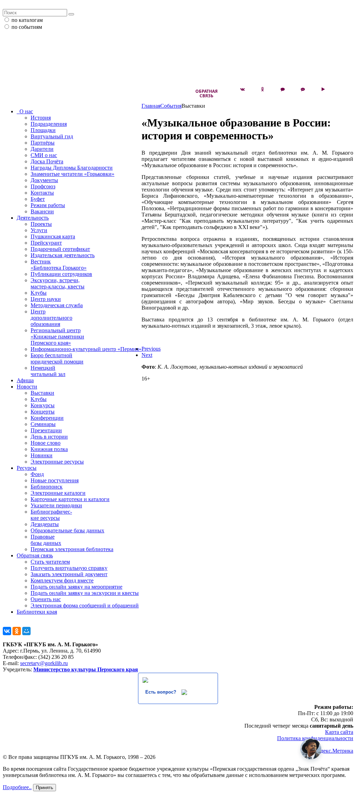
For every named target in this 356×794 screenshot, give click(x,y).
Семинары (43, 424)
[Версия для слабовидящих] (343, 89)
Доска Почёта (47, 161)
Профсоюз (43, 186)
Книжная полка (49, 449)
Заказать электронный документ (69, 574)
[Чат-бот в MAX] (303, 89)
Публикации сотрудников (61, 274)
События (170, 106)
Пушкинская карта (53, 236)
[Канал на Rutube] (323, 89)
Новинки (41, 455)
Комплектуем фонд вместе (62, 580)
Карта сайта (339, 732)
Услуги (39, 230)
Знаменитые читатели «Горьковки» (72, 174)
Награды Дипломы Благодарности (72, 168)
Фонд (37, 474)
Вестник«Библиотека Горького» (59, 265)
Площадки (43, 130)
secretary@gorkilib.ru (44, 663)
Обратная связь (206, 93)
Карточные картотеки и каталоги (70, 499)
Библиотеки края (37, 612)
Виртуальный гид (52, 136)
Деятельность (33, 218)
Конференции (47, 418)
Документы (44, 180)
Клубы (39, 293)
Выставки (42, 393)
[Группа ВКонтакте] (242, 89)
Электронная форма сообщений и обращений (85, 605)
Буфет (38, 199)
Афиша (25, 380)
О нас (25, 111)
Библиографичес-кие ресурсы (51, 515)
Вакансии (42, 211)
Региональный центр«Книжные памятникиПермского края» (57, 336)
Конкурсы (43, 405)
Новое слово (45, 443)
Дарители (42, 149)
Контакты (42, 193)
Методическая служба (57, 305)
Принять (44, 787)
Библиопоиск (47, 487)
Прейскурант (46, 243)
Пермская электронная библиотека (72, 549)
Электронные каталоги (58, 493)
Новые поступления (55, 480)
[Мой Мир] (26, 631)
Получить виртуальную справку (69, 568)
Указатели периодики (56, 505)
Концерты (43, 412)
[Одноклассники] (17, 631)
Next (146, 355)
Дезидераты (45, 524)
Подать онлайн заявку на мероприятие (76, 587)
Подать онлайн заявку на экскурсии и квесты (85, 593)
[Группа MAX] (282, 89)
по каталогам (27, 20)
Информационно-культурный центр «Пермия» (86, 349)
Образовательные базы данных (67, 530)
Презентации (46, 430)
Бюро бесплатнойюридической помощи (57, 358)
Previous (151, 349)
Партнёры (43, 143)
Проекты (41, 224)
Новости (27, 387)
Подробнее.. (17, 787)
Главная (150, 106)
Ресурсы (27, 468)
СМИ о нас (44, 155)
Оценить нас (46, 599)
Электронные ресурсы (57, 462)
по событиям (26, 27)
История (41, 118)
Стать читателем (50, 562)
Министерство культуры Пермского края (85, 669)
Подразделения (49, 124)
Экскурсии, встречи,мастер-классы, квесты (57, 283)
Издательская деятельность (63, 255)
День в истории (49, 437)
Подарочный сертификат (60, 249)
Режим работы (48, 205)
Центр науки (46, 299)
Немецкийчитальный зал (48, 371)
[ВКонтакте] (7, 631)
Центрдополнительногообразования (51, 318)
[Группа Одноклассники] (262, 89)
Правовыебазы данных (46, 540)
